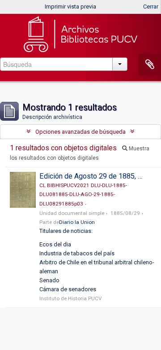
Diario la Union (77, 222)
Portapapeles (150, 64)
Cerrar (150, 6)
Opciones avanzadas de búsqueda (80, 131)
